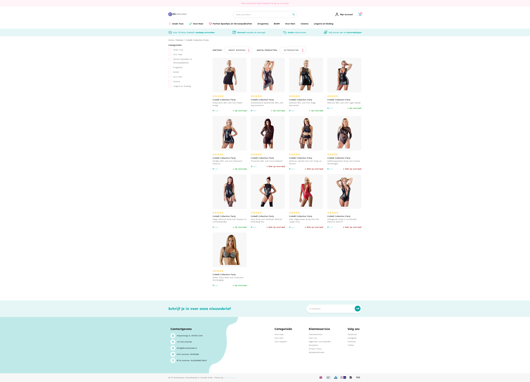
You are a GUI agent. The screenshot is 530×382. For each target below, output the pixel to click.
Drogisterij (177, 67)
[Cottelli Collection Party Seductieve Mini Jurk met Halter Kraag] (230, 75)
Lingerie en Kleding (182, 86)
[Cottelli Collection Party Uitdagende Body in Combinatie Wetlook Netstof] (344, 191)
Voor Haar (177, 54)
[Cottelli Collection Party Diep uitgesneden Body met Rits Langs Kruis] (306, 191)
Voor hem (279, 338)
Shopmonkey (230, 377)
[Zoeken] (293, 14)
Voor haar (279, 334)
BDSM (176, 72)
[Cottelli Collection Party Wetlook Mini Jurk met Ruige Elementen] (306, 75)
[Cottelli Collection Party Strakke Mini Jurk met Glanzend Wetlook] (230, 133)
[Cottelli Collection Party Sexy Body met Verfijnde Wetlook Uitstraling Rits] (268, 191)
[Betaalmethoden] (320, 377)
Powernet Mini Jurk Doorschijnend (266, 161)
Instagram (352, 338)
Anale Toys (178, 50)
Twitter (351, 345)
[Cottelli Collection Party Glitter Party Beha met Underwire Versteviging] (230, 249)
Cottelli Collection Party (197, 40)
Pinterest (352, 341)
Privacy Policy (315, 349)
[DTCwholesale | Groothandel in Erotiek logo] (177, 18)
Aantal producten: (267, 50)
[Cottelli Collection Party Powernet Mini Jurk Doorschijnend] (268, 133)
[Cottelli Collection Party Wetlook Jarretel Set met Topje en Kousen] (306, 133)
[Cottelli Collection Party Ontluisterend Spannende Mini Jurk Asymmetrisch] (268, 75)
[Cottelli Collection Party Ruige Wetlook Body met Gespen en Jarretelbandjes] (230, 191)
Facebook (352, 334)
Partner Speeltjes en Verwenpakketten (182, 61)
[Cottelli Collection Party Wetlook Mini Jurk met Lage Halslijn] (344, 75)
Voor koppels (281, 341)
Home (171, 40)
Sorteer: (217, 50)
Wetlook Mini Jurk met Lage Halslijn (344, 103)
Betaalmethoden (316, 352)
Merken (179, 40)
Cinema (176, 81)
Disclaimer (313, 345)
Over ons (313, 338)
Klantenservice (315, 334)
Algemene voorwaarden (320, 341)
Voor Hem (177, 77)
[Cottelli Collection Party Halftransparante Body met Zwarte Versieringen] (344, 133)
